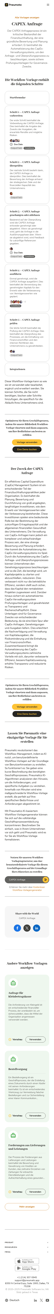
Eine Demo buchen (27, 449)
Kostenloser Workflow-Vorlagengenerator (28, 889)
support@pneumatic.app (27, 1280)
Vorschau (17, 1039)
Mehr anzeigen (27, 1206)
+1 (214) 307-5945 (27, 1277)
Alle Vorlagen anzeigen (27, 17)
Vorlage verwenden (27, 442)
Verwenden (35, 1039)
